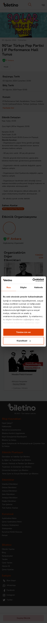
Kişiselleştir (22, 341)
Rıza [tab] (9, 287)
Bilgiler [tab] (23, 287)
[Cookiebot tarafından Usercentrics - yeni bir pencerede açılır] (33, 280)
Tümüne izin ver (23, 332)
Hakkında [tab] (38, 287)
